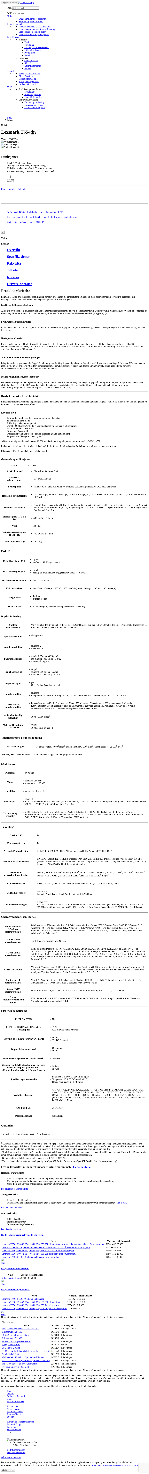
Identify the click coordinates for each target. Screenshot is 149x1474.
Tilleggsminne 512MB (12, 1338)
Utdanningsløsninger (34, 50)
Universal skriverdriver (35, 105)
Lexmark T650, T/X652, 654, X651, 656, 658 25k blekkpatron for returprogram (39, 1254)
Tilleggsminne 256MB (12, 1332)
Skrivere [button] (11, 16)
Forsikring (29, 45)
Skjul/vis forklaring (81, 1167)
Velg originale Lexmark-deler (32, 32)
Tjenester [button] (11, 71)
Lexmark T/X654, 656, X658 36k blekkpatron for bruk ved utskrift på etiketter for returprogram (46, 1247)
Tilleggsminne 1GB (11, 1344)
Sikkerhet (28, 63)
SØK (9, 8)
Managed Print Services (29, 73)
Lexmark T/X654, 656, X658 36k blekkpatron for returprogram (31, 1257)
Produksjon (29, 52)
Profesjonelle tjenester (29, 81)
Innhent (27, 68)
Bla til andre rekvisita (11, 1229)
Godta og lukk (8, 1470)
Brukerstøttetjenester (28, 84)
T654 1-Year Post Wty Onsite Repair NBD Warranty (26, 1360)
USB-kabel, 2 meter (11, 1348)
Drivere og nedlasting (34, 102)
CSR (9, 1399)
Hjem (9, 117)
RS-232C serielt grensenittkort (15, 1335)
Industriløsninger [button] (14, 37)
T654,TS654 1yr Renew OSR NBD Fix (20, 1328)
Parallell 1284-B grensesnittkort (16, 1341)
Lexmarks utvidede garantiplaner (34, 34)
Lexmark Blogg (14, 1424)
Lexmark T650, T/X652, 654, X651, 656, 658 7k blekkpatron (30, 1305)
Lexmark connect (15, 1411)
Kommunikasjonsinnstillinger (20, 1421)
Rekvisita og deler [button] (15, 24)
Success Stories (14, 1429)
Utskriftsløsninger (32, 66)
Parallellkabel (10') (10, 1354)
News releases (13, 1409)
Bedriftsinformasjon (16, 1450)
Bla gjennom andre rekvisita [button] (15, 1268)
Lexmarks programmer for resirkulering (37, 29)
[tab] (77, 250)
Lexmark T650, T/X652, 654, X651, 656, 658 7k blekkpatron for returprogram (38, 1250)
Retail (27, 55)
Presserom (11, 1427)
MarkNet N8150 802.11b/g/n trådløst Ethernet (23, 1357)
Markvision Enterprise (34, 107)
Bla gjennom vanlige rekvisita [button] (15, 1289)
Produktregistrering (33, 94)
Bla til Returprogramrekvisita (14, 1189)
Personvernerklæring (16, 1452)
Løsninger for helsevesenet (36, 47)
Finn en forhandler (15, 1401)
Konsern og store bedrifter (31, 21)
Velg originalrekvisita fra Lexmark (34, 26)
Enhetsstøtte (30, 92)
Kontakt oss (12, 1406)
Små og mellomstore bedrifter (32, 19)
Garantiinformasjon (27, 79)
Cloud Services (31, 60)
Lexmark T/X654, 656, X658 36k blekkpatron (23, 1299)
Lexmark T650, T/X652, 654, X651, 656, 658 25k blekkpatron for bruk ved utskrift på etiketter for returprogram (53, 1244)
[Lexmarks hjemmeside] (26, 2)
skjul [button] (3, 1263)
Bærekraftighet (14, 1414)
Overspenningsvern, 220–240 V (16, 1367)
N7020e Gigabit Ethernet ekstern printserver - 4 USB (26, 1351)
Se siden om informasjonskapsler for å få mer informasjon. (117, 1465)
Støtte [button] (9, 86)
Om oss (10, 1393)
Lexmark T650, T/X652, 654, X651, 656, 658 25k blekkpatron (31, 1302)
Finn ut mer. (121, 1202)
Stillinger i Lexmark (16, 1396)
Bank (26, 42)
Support (10, 1417)
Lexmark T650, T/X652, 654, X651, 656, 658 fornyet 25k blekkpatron (34, 1308)
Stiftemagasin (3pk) (10, 1278)
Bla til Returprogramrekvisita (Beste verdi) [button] (22, 1235)
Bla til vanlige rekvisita (11, 1207)
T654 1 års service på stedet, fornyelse (19, 1363)
